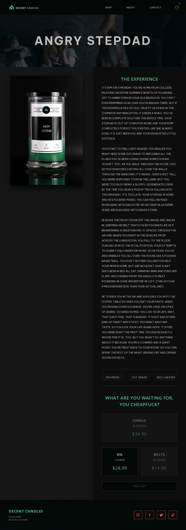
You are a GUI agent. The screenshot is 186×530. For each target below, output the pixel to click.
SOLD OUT (139, 486)
